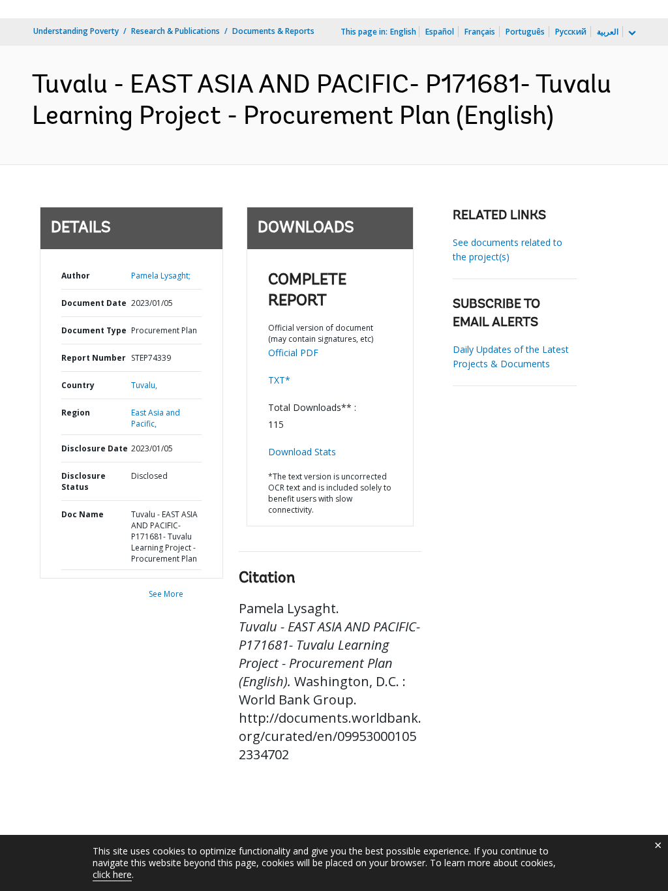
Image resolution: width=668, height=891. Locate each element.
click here (112, 874)
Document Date (94, 303)
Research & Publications (175, 31)
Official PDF (293, 352)
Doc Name (82, 514)
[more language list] (631, 33)
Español (439, 31)
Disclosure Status (83, 481)
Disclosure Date (94, 448)
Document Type (94, 330)
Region (75, 412)
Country (78, 385)
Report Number (93, 357)
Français (479, 31)
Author (75, 275)
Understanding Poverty (76, 31)
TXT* (279, 380)
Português (525, 31)
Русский (570, 31)
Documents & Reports (273, 31)
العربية (607, 31)
